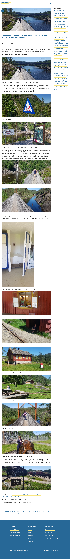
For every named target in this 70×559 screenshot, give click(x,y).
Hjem (14, 3)
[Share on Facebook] (3, 506)
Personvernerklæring (48, 550)
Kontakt (66, 3)
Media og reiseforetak (15, 535)
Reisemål (31, 3)
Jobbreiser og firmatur (15, 532)
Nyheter (3, 33)
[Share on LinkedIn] (12, 506)
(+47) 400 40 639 (49, 535)
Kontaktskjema (48, 532)
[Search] (66, 7)
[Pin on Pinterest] (10, 506)
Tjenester (24, 3)
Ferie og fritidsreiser (14, 529)
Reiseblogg (48, 3)
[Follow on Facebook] (68, 7)
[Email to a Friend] (7, 506)
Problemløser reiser (39, 3)
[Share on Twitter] (5, 506)
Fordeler (19, 3)
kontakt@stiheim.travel (50, 529)
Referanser (60, 3)
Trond (17, 40)
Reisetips (30, 532)
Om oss (54, 3)
